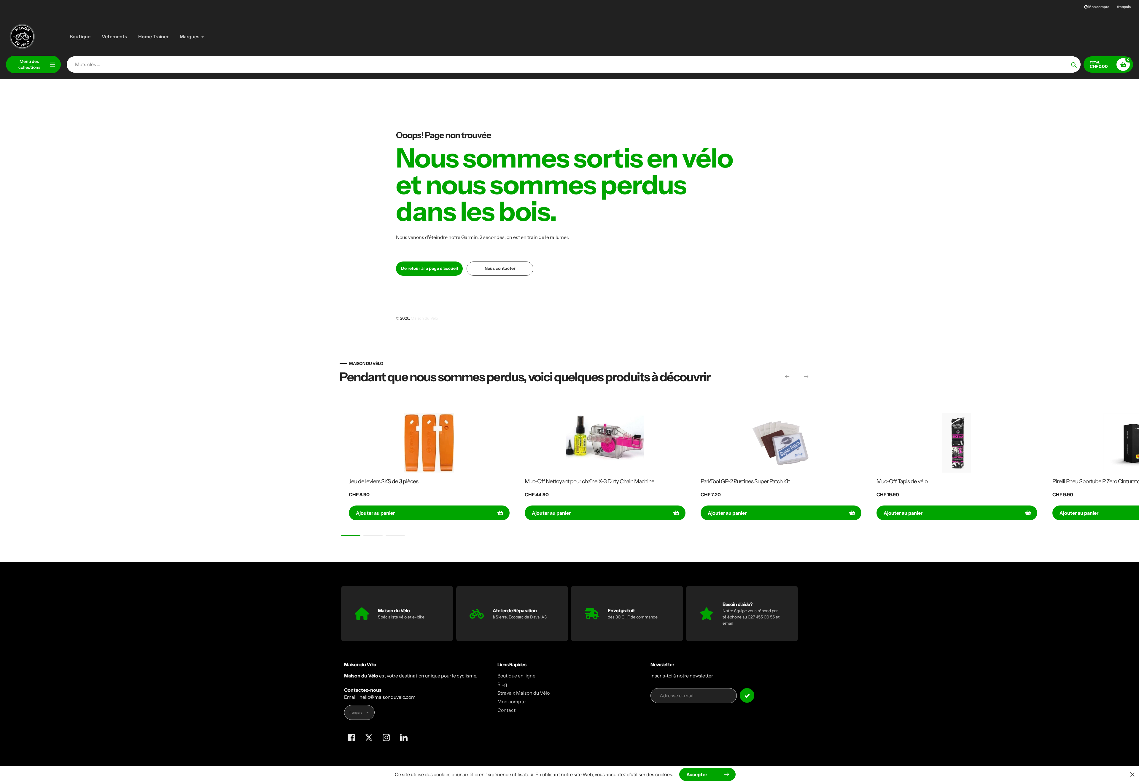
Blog (502, 684)
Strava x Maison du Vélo (523, 693)
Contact (506, 710)
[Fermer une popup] (1132, 774)
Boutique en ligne (516, 676)
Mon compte (511, 701)
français (1124, 6)
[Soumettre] (747, 695)
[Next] (806, 376)
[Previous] (787, 376)
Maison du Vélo (424, 318)
